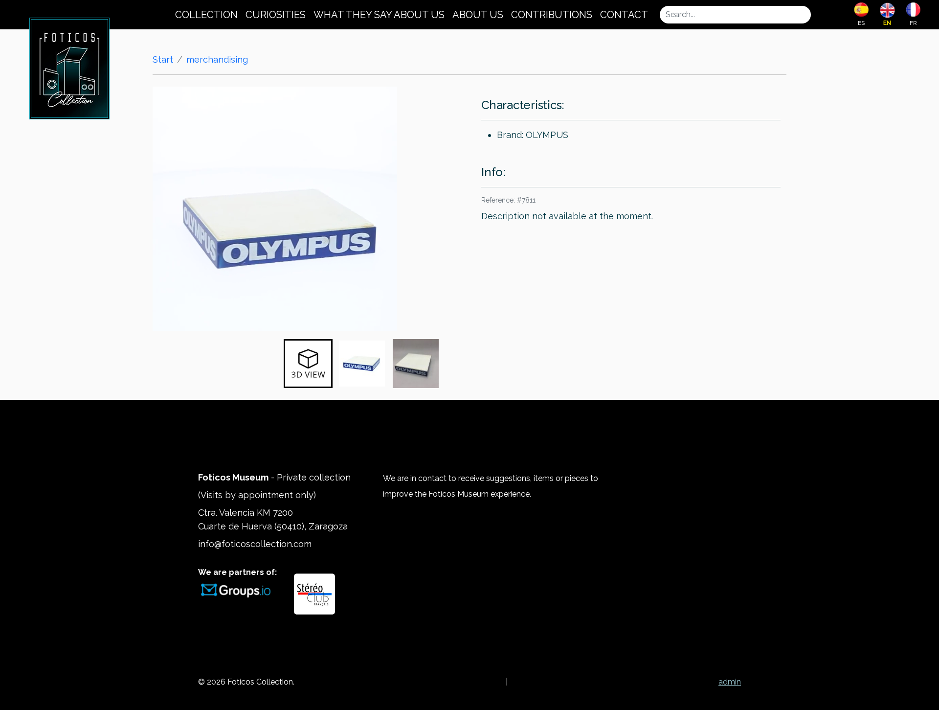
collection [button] (206, 15)
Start (163, 59)
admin (729, 682)
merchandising (217, 59)
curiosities (276, 15)
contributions (551, 15)
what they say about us (379, 15)
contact (624, 15)
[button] (308, 363)
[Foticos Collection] (69, 67)
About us (477, 15)
